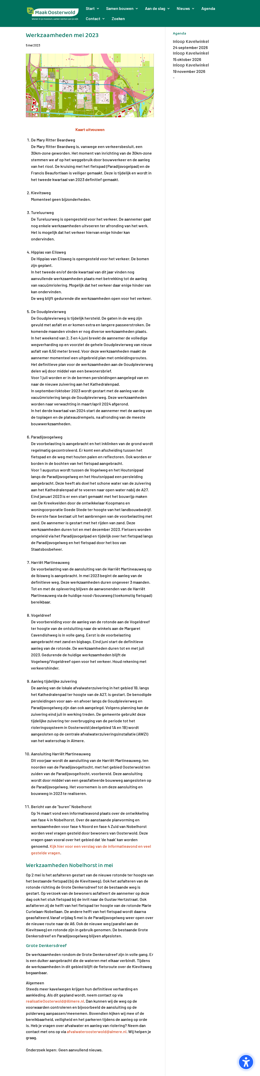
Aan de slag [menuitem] (155, 9)
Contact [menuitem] (93, 19)
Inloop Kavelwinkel (191, 41)
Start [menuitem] (90, 9)
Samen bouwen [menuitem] (120, 9)
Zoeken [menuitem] (118, 19)
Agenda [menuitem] (208, 9)
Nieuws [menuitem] (183, 9)
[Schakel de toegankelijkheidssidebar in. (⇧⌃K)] (246, 1062)
